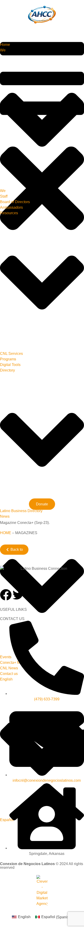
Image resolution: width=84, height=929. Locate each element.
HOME (5, 533)
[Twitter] (18, 595)
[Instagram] (31, 595)
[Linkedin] (43, 595)
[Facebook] (6, 595)
